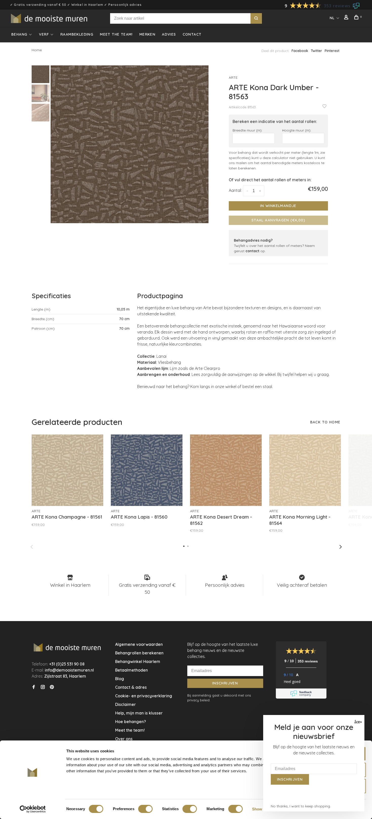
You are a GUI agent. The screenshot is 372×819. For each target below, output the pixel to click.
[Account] (347, 18)
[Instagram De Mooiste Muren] (43, 687)
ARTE (233, 77)
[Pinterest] (52, 687)
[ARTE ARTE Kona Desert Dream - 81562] (226, 470)
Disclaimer (125, 704)
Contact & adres (131, 687)
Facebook (300, 50)
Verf (44, 34)
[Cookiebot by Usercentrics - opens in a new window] (33, 809)
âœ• (357, 722)
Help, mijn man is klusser (139, 712)
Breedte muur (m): (247, 130)
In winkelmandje (278, 205)
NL (332, 18)
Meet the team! (116, 34)
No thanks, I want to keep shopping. (301, 806)
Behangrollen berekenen (139, 652)
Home (37, 50)
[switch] (145, 809)
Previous (31, 546)
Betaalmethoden (131, 670)
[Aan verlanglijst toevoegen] (324, 106)
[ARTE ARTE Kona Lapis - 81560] (146, 470)
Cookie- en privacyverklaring (143, 695)
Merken (147, 34)
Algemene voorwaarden (139, 644)
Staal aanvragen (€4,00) (278, 220)
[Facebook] (34, 687)
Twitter (316, 50)
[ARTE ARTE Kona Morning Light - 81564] (305, 470)
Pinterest (332, 50)
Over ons (124, 738)
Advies (169, 34)
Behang (19, 34)
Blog (119, 678)
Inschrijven (225, 683)
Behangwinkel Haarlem (137, 661)
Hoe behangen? (130, 721)
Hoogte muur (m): (296, 130)
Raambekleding (76, 34)
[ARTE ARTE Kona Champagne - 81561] (67, 470)
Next (340, 546)
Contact (192, 34)
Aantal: (235, 190)
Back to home (325, 422)
